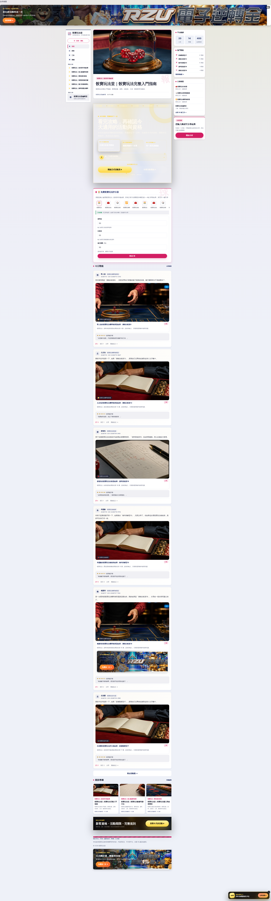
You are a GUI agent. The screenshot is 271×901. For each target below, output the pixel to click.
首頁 (72, 46)
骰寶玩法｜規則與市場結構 (78, 68)
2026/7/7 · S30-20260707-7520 (110, 593)
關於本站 (96, 839)
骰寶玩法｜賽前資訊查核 (78, 76)
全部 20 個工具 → (181, 112)
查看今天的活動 (157, 823)
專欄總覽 (168, 780)
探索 (72, 51)
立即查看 (263, 895)
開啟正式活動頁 (115, 169)
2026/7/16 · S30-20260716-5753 (111, 512)
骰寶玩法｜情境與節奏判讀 (78, 80)
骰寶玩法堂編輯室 (101, 94)
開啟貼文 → (114, 344)
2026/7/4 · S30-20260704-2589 (110, 698)
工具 (72, 55)
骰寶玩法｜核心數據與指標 (78, 72)
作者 (101, 839)
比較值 (100, 231)
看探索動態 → (180, 74)
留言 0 (103, 582)
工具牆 (117, 839)
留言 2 (102, 687)
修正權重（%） (102, 243)
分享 (107, 344)
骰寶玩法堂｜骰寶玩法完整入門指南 (126, 83)
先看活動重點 (150, 169)
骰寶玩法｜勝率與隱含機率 (78, 88)
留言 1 (102, 344)
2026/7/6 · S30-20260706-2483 (110, 433)
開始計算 (132, 256)
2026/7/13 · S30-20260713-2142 (111, 277)
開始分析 (189, 135)
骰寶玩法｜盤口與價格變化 (78, 84)
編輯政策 (107, 839)
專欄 (72, 59)
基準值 (100, 219)
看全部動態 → (132, 773)
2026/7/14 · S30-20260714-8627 (111, 355)
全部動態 (168, 266)
